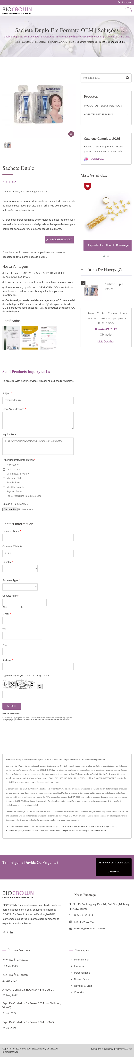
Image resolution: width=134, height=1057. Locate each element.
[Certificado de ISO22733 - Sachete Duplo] (29, 338)
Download (97, 158)
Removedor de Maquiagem (56, 831)
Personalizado (82, 972)
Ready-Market (124, 1049)
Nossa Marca (81, 979)
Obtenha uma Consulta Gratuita (113, 867)
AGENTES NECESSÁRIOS (99, 114)
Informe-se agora (61, 240)
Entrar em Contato (98, 831)
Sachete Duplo (114, 284)
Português (126, 2)
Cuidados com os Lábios (33, 831)
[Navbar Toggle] (128, 10)
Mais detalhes (106, 341)
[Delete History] (83, 283)
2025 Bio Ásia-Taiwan (15, 975)
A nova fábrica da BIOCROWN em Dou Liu (28, 989)
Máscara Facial (71, 826)
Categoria (27, 42)
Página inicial (81, 959)
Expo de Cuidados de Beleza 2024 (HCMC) (28, 1022)
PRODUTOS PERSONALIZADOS (50, 42)
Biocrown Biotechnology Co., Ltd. (38, 1049)
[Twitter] (7, 932)
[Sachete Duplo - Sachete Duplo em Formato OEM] (71, 134)
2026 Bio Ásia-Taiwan (15, 960)
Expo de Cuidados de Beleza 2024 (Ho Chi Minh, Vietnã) (31, 1005)
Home (17, 42)
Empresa (79, 966)
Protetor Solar (84, 826)
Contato (79, 992)
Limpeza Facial (110, 826)
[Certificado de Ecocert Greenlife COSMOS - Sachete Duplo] (48, 338)
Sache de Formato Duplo (112, 42)
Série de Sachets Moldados (83, 42)
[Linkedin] (11, 932)
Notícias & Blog (83, 986)
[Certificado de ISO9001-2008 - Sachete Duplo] (11, 338)
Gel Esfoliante (97, 826)
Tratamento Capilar (14, 831)
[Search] (127, 78)
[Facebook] (4, 932)
